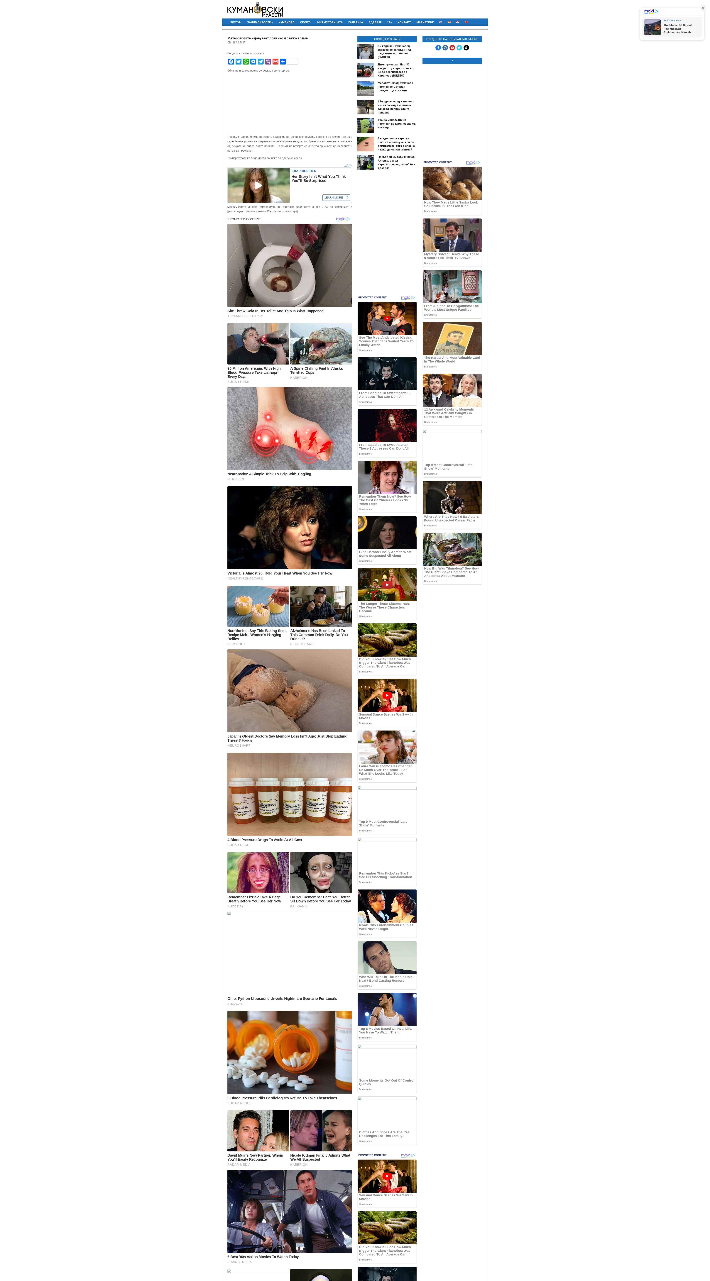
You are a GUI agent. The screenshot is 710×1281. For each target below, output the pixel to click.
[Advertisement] (452, 91)
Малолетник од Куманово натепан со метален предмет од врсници (395, 86)
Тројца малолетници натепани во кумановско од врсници (397, 123)
